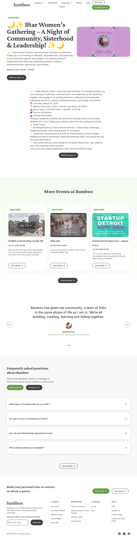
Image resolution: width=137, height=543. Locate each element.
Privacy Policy (117, 515)
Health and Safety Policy (118, 520)
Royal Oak (55, 523)
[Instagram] (124, 534)
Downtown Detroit (58, 511)
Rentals (79, 3)
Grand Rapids (56, 519)
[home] (22, 5)
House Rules (76, 521)
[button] (39, 3)
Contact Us (116, 511)
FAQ (113, 507)
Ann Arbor (55, 507)
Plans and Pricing (77, 507)
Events (93, 507)
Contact (62, 7)
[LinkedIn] (119, 534)
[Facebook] (129, 534)
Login (88, 3)
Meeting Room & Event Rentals (80, 512)
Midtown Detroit (57, 515)
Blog (93, 511)
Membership (52, 3)
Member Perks (77, 517)
